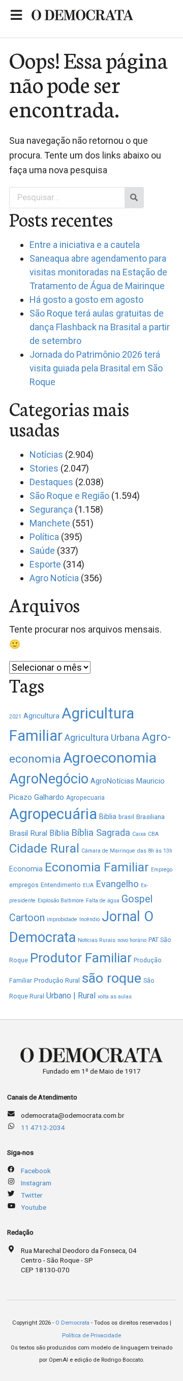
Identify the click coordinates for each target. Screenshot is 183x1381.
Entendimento (61, 885)
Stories (43, 468)
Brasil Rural (28, 833)
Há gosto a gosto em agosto (86, 299)
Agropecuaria (85, 797)
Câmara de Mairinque (108, 851)
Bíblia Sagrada (100, 832)
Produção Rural (57, 980)
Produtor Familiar (81, 957)
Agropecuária (53, 814)
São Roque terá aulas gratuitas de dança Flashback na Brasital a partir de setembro (99, 327)
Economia (26, 869)
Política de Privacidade (91, 1335)
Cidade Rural (44, 848)
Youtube (33, 1207)
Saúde (42, 550)
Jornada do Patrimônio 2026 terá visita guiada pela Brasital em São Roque (96, 368)
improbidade (62, 919)
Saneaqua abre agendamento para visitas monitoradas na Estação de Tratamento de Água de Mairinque (98, 272)
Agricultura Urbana (102, 737)
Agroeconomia (110, 757)
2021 (15, 716)
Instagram (36, 1183)
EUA (88, 885)
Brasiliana (150, 817)
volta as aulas (115, 996)
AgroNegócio (48, 779)
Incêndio (89, 919)
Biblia (107, 816)
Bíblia (59, 833)
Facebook (36, 1171)
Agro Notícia (54, 578)
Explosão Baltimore (61, 900)
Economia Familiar (97, 867)
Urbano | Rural (71, 995)
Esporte (45, 564)
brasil (126, 817)
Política (44, 536)
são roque (111, 978)
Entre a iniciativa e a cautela (84, 244)
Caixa (139, 834)
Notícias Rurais (96, 940)
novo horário (131, 940)
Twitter (32, 1195)
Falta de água (102, 900)
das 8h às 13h (154, 851)
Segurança (51, 509)
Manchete (49, 523)
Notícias (46, 454)
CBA (153, 834)
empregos (24, 885)
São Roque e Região (69, 495)
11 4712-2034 (43, 1127)
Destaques (51, 482)
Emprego (161, 869)
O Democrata (72, 1323)
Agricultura (41, 716)
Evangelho (117, 884)
